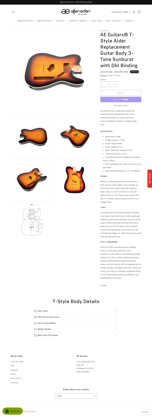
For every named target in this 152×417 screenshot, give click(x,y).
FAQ (12, 366)
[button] (13, 12)
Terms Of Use (16, 378)
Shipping (103, 75)
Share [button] (105, 285)
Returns (13, 374)
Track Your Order (17, 362)
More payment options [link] (121, 105)
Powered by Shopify (29, 411)
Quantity (103, 79)
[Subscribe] (94, 396)
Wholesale (14, 382)
